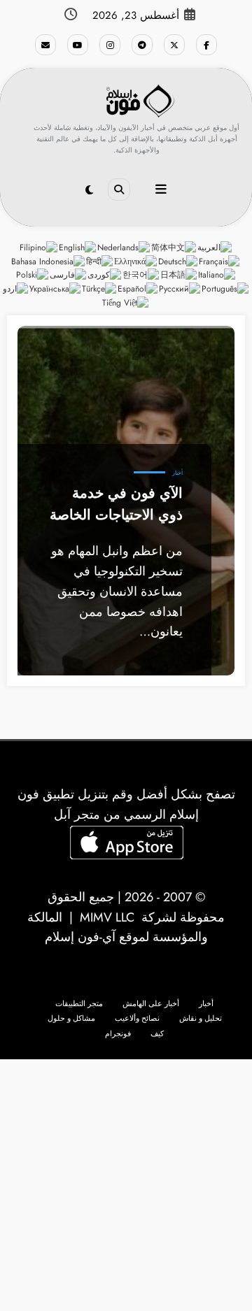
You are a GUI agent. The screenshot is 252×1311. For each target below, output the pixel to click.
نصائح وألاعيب (137, 1018)
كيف (157, 1034)
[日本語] (179, 274)
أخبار (177, 473)
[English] (78, 247)
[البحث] (119, 189)
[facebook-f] (206, 44)
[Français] (220, 261)
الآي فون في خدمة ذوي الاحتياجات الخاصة (116, 503)
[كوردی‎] (105, 274)
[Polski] (33, 274)
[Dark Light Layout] (89, 190)
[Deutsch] (178, 261)
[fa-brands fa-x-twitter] (174, 44)
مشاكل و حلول (71, 1018)
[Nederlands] (124, 247)
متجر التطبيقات (79, 1003)
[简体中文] (174, 247)
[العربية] (215, 247)
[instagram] (109, 44)
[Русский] (180, 288)
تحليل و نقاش (200, 1018)
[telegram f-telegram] (142, 44)
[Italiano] (217, 274)
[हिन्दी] (100, 261)
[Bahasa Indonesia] (48, 261)
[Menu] (161, 189)
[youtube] (77, 44)
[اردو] (16, 288)
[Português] (226, 288)
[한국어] (141, 274)
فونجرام (118, 1034)
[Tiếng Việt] (126, 302)
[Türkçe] (100, 288)
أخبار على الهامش (150, 1003)
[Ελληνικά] (136, 261)
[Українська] (55, 288)
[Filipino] (39, 247)
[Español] (138, 288)
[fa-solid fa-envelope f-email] (45, 44)
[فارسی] (69, 274)
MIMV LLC (107, 917)
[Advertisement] (126, 1185)
